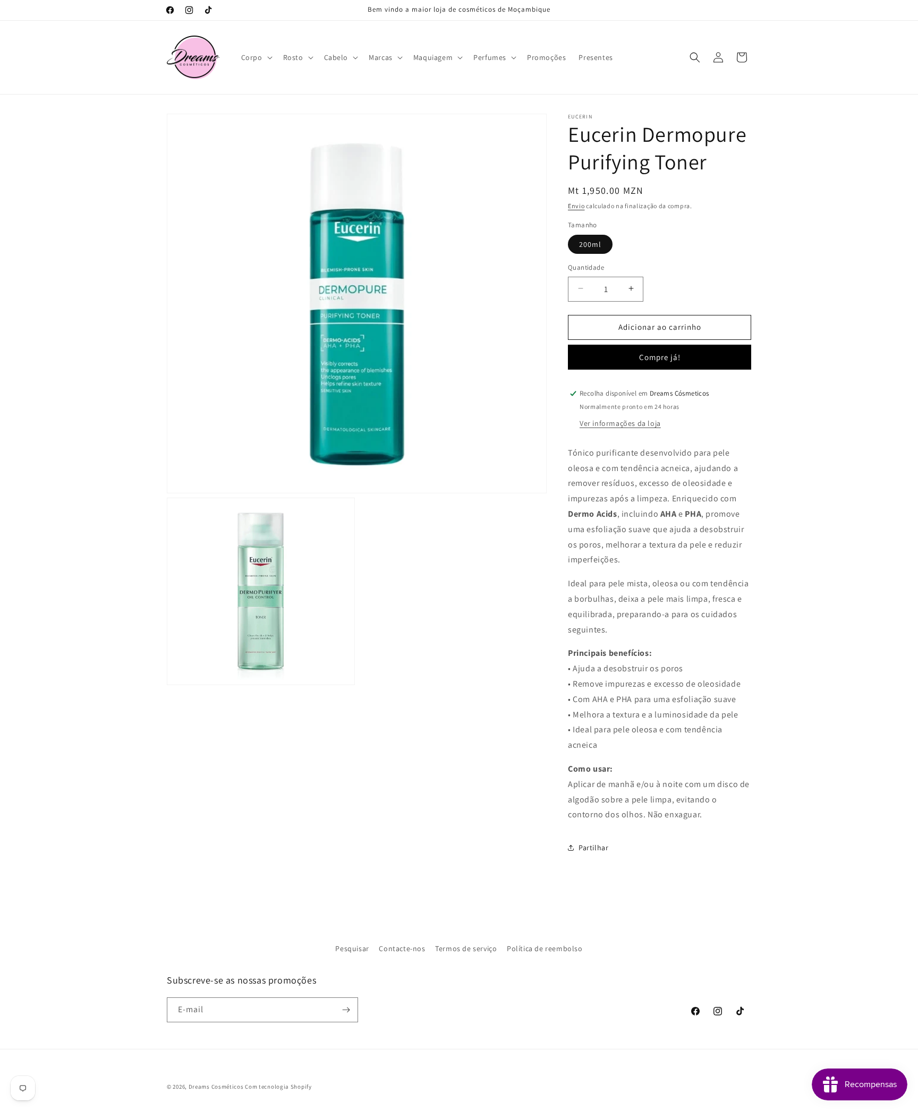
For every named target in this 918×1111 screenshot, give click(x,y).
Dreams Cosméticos (216, 1086)
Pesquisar (352, 948)
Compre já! (660, 357)
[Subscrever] (346, 1009)
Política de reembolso (545, 948)
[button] (256, 57)
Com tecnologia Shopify (278, 1086)
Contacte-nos (402, 948)
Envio (576, 206)
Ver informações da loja (620, 423)
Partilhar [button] (593, 847)
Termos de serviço (466, 948)
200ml (590, 244)
